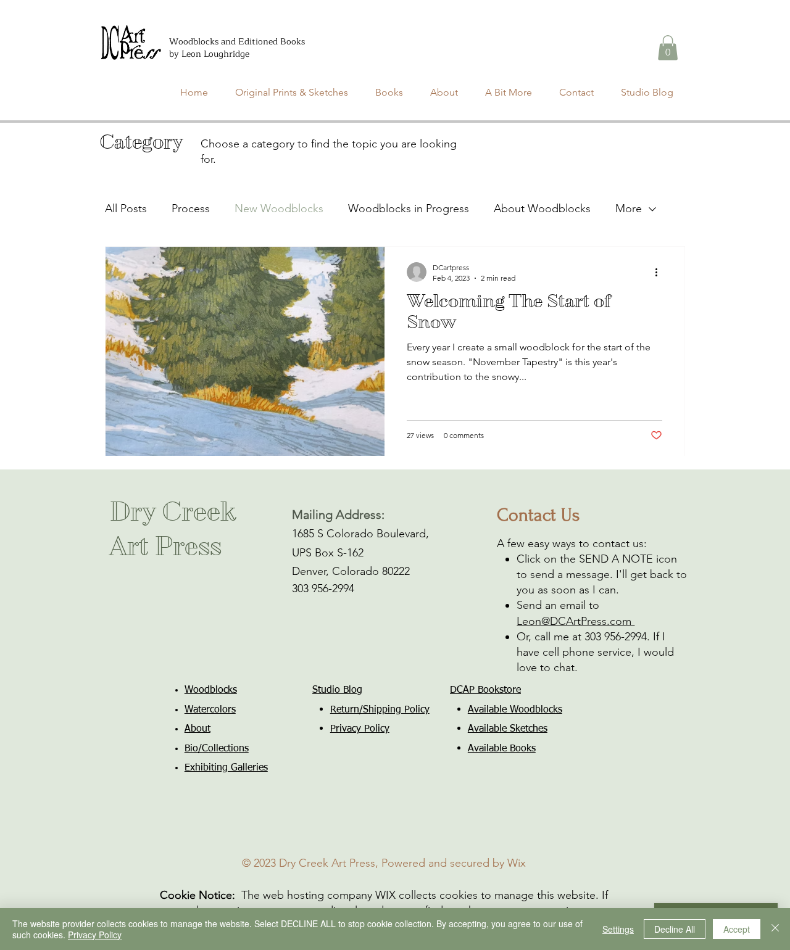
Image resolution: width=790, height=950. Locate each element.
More (628, 208)
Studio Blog (337, 690)
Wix (516, 863)
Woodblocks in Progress (408, 208)
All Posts (126, 208)
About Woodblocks (542, 208)
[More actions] (660, 272)
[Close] (775, 929)
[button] (667, 47)
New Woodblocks (279, 208)
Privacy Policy (95, 934)
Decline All (674, 929)
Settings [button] (618, 929)
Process (191, 208)
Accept (736, 929)
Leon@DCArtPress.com (575, 621)
